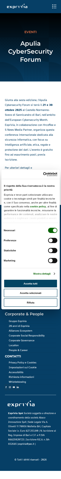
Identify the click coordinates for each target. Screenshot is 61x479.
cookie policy (38, 206)
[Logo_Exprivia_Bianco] (17, 4)
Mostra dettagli (42, 273)
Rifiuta (30, 302)
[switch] (52, 240)
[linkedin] (18, 387)
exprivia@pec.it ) (27, 443)
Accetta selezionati (30, 293)
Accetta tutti (30, 283)
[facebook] (6, 387)
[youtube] (14, 387)
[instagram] (10, 387)
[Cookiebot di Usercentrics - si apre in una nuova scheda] (43, 174)
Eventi (30, 32)
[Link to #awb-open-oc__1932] (54, 6)
